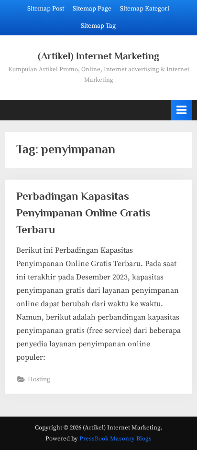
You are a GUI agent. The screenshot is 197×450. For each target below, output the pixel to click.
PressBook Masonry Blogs (115, 438)
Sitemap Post (45, 9)
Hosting (39, 379)
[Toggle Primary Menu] (181, 110)
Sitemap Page (92, 9)
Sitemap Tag (98, 26)
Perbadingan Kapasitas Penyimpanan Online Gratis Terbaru (83, 213)
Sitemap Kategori (144, 9)
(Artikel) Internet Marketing (98, 56)
